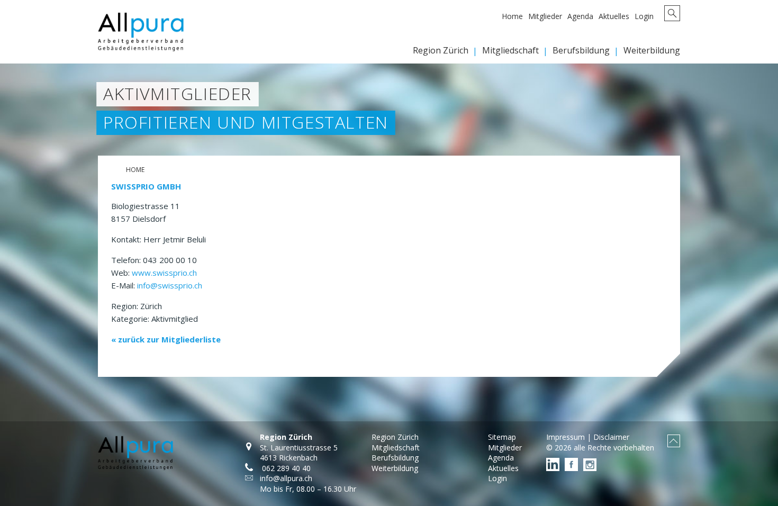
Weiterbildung (651, 50)
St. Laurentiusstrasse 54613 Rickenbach (299, 452)
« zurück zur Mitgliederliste (166, 339)
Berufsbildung (581, 50)
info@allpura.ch (286, 478)
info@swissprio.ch (169, 285)
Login (644, 16)
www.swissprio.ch (164, 272)
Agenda (580, 16)
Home (512, 16)
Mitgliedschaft (510, 50)
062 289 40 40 (285, 468)
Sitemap (502, 437)
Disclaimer (611, 437)
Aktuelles (614, 16)
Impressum (565, 437)
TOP (673, 441)
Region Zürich (440, 50)
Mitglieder (545, 16)
